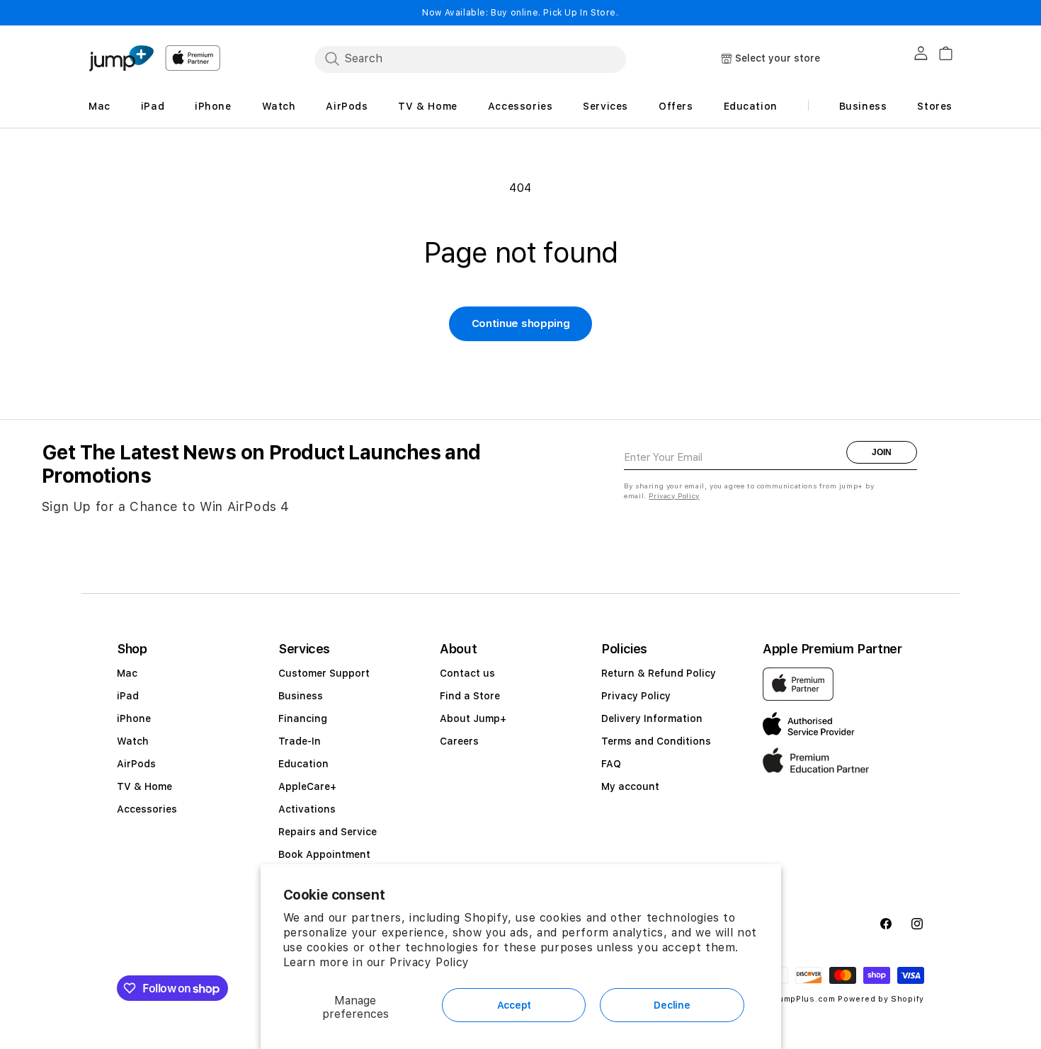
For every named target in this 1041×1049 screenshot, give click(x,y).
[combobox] (470, 58)
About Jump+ (473, 718)
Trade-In (299, 741)
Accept (514, 1005)
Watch (133, 741)
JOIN (882, 452)
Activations (307, 809)
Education (303, 763)
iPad (128, 695)
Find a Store (470, 695)
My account (630, 786)
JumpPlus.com (804, 999)
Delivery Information (651, 718)
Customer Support (324, 673)
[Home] (121, 58)
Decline (672, 1005)
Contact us (467, 673)
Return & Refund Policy (658, 673)
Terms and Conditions (656, 741)
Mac (127, 673)
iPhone (134, 718)
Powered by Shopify (881, 999)
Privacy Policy (429, 962)
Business (300, 695)
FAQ (611, 763)
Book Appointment (324, 854)
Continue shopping (521, 323)
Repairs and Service (327, 831)
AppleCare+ (307, 786)
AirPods (136, 763)
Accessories (147, 809)
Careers (459, 741)
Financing (302, 718)
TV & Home (144, 786)
